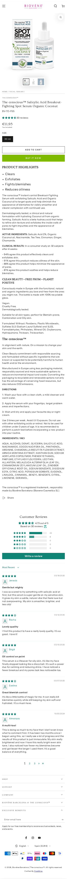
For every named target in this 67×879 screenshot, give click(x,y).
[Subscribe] (63, 819)
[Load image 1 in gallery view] (26, 82)
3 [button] (34, 763)
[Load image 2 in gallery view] (33, 82)
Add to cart (33, 150)
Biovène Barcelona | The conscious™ (28, 867)
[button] (55, 6)
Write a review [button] (34, 556)
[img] (9, 576)
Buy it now (33, 158)
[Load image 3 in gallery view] (41, 82)
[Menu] (4, 6)
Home (4, 91)
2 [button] (29, 763)
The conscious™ (10, 98)
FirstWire (38, 871)
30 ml (8, 139)
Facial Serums (16, 91)
